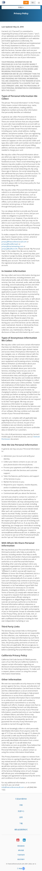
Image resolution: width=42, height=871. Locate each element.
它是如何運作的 (21, 799)
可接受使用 (21, 855)
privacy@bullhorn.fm (10, 249)
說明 (21, 817)
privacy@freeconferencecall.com (14, 242)
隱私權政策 (21, 846)
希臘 (20, 868)
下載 (21, 823)
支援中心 (21, 811)
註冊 (26, 2)
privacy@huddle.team (10, 244)
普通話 (20, 7)
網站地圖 (21, 850)
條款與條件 (21, 859)
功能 (21, 805)
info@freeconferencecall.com (13, 787)
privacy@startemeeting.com (12, 246)
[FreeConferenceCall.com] (3, 2)
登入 (33, 2)
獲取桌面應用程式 (21, 829)
